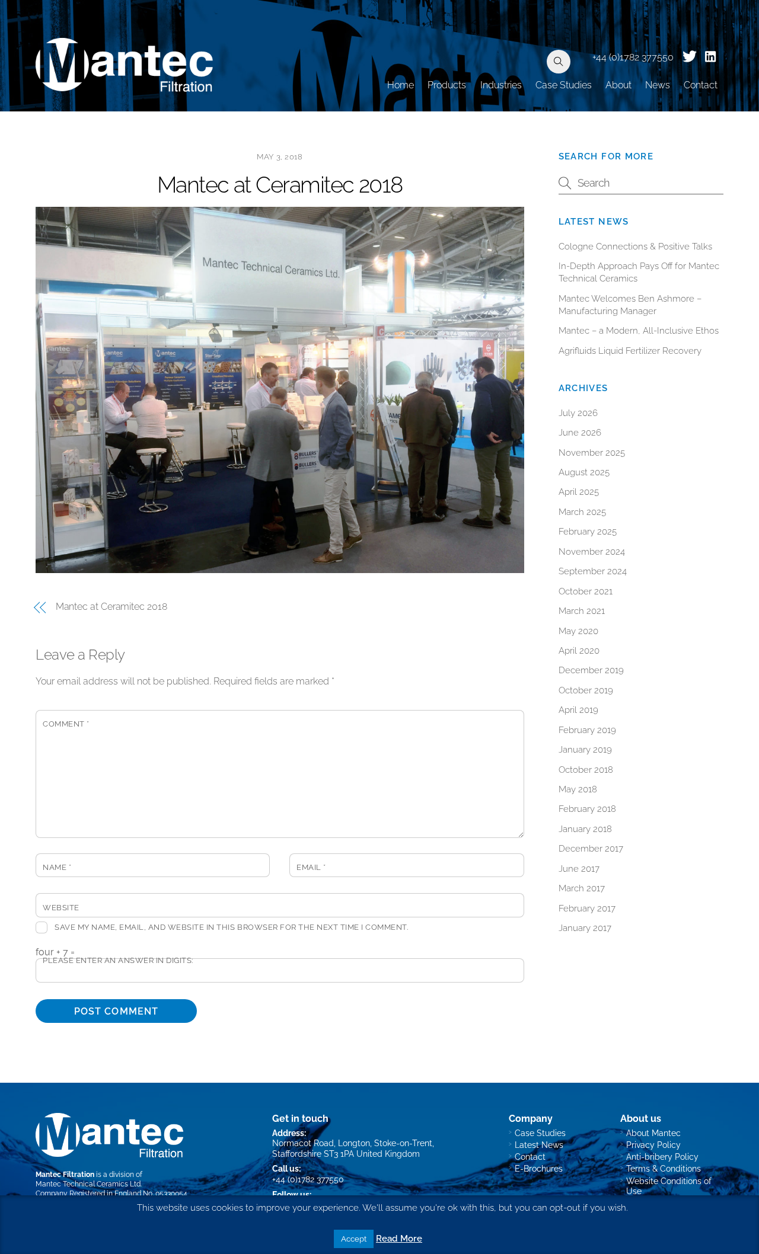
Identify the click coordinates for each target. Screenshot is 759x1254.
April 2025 (579, 492)
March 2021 (582, 611)
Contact (700, 85)
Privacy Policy (653, 1145)
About (618, 85)
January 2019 (585, 749)
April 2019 (578, 710)
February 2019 (587, 730)
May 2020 (578, 631)
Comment (66, 723)
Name (57, 867)
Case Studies (563, 85)
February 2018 (587, 809)
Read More (399, 1238)
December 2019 (591, 670)
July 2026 (578, 413)
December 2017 (591, 848)
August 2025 (584, 472)
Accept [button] (353, 1238)
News (657, 85)
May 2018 (578, 789)
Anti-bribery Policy (662, 1156)
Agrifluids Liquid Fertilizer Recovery (630, 351)
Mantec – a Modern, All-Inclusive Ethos (639, 330)
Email (311, 867)
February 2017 (587, 908)
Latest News (539, 1145)
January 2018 (585, 829)
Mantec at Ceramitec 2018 (280, 184)
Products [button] (447, 85)
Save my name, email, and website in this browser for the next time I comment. (231, 927)
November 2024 (592, 551)
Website (61, 907)
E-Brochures (539, 1168)
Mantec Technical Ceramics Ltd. (89, 1183)
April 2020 (579, 650)
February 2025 (588, 531)
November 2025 (592, 452)
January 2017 (585, 928)
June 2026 (580, 432)
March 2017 (582, 888)
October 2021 (586, 591)
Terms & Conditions (663, 1168)
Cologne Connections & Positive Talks (635, 246)
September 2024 (593, 571)
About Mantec (653, 1133)
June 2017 (579, 868)
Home (400, 85)
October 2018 (586, 769)
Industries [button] (501, 85)
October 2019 (586, 690)
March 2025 (582, 512)
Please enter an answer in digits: (118, 960)
